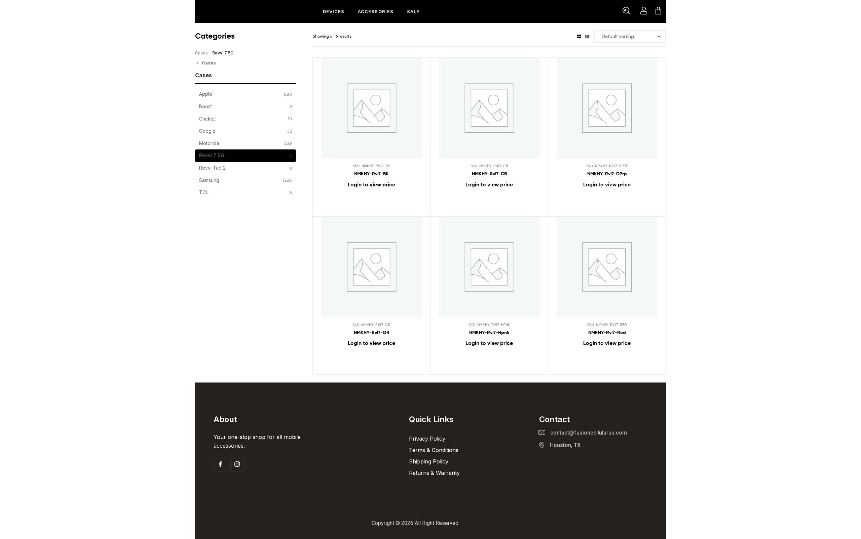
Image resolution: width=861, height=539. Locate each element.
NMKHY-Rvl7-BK (371, 174)
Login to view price (371, 184)
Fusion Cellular (230, 11)
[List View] (587, 36)
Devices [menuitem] (333, 11)
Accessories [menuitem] (375, 11)
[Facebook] (220, 464)
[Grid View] (579, 36)
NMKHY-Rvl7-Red (607, 332)
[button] (626, 11)
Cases (201, 52)
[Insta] (237, 464)
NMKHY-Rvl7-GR (371, 332)
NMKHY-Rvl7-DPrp (607, 174)
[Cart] (658, 11)
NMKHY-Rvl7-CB (489, 174)
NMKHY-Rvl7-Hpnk (489, 332)
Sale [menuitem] (413, 11)
